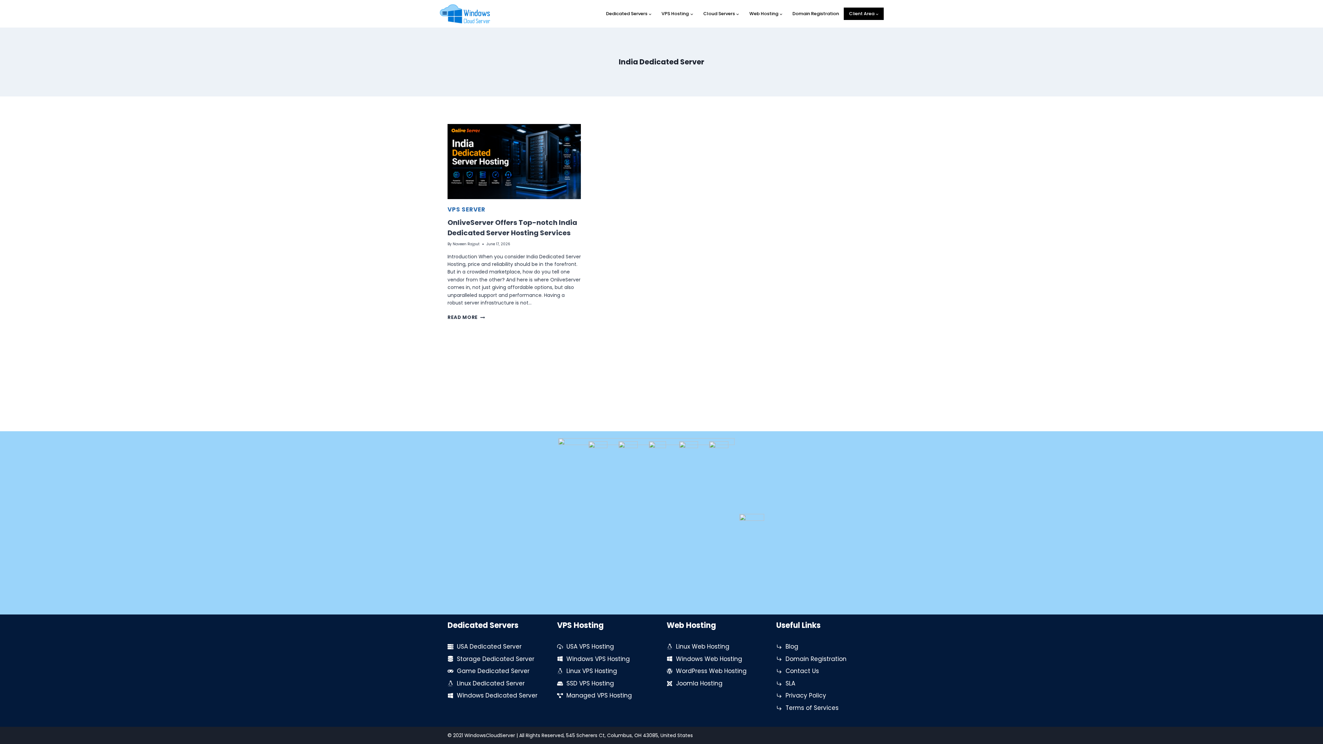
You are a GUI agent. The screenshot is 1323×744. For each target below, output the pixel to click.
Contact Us (802, 671)
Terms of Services (812, 708)
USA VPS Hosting (590, 646)
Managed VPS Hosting (599, 695)
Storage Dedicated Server (495, 659)
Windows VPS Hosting (598, 659)
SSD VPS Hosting (590, 683)
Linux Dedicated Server (491, 683)
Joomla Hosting (699, 683)
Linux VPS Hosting (591, 671)
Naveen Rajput (466, 244)
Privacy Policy (806, 695)
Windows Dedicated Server (497, 695)
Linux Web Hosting (702, 646)
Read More (466, 317)
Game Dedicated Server (493, 671)
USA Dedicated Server (489, 646)
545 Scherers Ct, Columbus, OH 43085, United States (629, 735)
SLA (790, 683)
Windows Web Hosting (709, 659)
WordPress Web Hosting (711, 671)
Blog (792, 646)
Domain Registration (815, 13)
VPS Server (466, 209)
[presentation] (514, 161)
